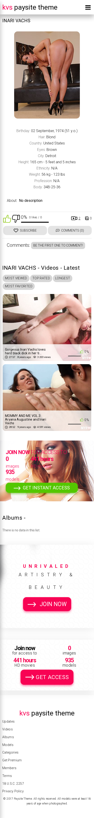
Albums (8, 737)
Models (7, 745)
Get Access (52, 677)
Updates (8, 721)
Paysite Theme (29, 7)
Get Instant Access (46, 488)
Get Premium (12, 760)
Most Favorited (18, 286)
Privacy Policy (13, 791)
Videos (7, 729)
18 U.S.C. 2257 (13, 783)
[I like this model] (7, 218)
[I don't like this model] (16, 218)
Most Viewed (16, 278)
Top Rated (41, 278)
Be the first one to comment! (58, 245)
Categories (10, 752)
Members (9, 768)
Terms (7, 776)
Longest (62, 278)
